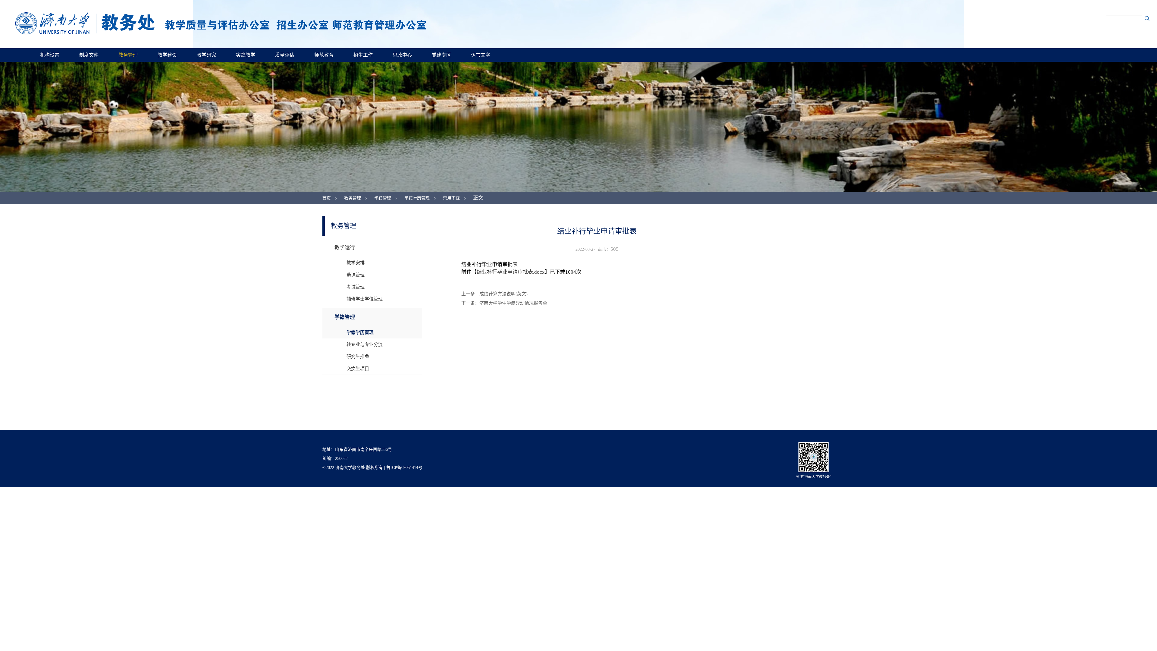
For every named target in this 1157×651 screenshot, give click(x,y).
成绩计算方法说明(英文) (503, 293)
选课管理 (355, 274)
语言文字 (480, 55)
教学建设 (167, 55)
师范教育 (324, 55)
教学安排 (355, 262)
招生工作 (363, 55)
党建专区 (441, 55)
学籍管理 (382, 198)
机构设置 (49, 55)
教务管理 (128, 55)
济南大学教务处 (220, 23)
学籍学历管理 (417, 198)
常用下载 (451, 198)
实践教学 (245, 55)
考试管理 (355, 287)
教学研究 (206, 55)
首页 (326, 198)
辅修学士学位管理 (364, 299)
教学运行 (344, 247)
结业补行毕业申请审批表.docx (511, 272)
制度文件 (89, 55)
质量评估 (284, 55)
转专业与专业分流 (364, 344)
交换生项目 (357, 368)
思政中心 (402, 55)
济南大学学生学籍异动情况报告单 (513, 303)
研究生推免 (357, 356)
